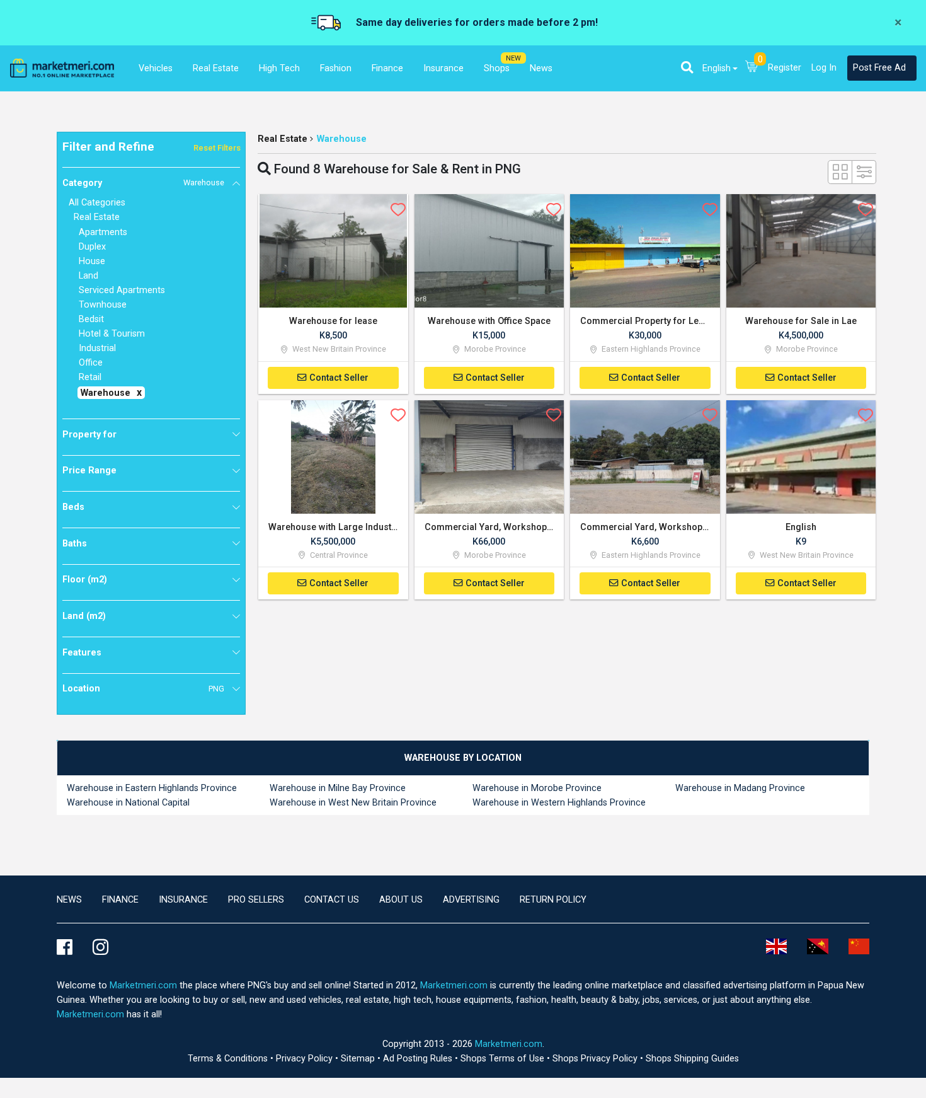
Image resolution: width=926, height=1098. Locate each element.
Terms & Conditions (229, 1058)
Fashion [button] (336, 68)
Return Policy (553, 899)
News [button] (541, 68)
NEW (513, 58)
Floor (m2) (84, 579)
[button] (687, 67)
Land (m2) (84, 616)
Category (143, 183)
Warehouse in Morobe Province (537, 788)
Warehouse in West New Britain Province (353, 802)
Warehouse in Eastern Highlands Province (152, 788)
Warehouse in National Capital (128, 802)
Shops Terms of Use (503, 1058)
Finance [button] (387, 68)
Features (81, 652)
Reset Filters (217, 148)
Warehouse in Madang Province (740, 788)
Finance (120, 899)
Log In (824, 67)
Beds (73, 507)
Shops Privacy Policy (596, 1058)
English (716, 68)
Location (143, 688)
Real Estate (282, 139)
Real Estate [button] (216, 68)
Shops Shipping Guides (692, 1058)
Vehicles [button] (156, 68)
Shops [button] (497, 68)
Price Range (89, 470)
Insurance (183, 899)
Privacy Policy (305, 1058)
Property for (89, 434)
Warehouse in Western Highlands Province (559, 802)
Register (784, 67)
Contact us (331, 899)
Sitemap (359, 1058)
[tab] (463, 758)
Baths (74, 543)
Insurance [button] (443, 68)
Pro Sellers (256, 899)
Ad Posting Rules (419, 1058)
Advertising (471, 899)
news (69, 899)
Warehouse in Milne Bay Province (338, 788)
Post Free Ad (879, 67)
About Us (401, 899)
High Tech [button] (279, 68)
